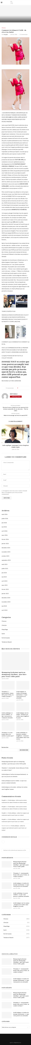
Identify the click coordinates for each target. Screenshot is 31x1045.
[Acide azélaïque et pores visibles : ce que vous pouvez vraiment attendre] (7, 895)
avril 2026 (4, 531)
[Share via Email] (25, 388)
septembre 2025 (6, 560)
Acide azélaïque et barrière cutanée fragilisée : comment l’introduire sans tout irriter (22, 736)
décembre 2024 (6, 597)
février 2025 (5, 589)
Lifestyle (16, 922)
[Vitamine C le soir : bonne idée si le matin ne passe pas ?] (8, 726)
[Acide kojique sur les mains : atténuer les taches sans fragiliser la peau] (7, 905)
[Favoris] (29, 2)
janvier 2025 (5, 593)
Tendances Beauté (16, 937)
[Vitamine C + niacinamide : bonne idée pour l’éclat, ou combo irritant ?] (7, 875)
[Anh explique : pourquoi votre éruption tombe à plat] (15, 434)
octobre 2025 (5, 556)
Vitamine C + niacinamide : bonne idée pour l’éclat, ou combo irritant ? (21, 874)
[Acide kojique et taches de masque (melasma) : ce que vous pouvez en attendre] (7, 885)
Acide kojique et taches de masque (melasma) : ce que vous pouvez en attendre (21, 884)
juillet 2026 (5, 518)
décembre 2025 (6, 547)
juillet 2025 (5, 568)
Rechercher (5, 747)
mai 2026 (4, 527)
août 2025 (4, 564)
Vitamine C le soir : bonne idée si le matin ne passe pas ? (8, 734)
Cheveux (16, 919)
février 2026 (5, 539)
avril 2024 (4, 610)
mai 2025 (4, 577)
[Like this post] (18, 388)
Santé (16, 930)
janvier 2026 (5, 543)
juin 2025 (4, 572)
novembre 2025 (6, 552)
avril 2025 (4, 581)
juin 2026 (4, 522)
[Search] (26, 2)
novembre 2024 (6, 602)
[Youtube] (23, 2)
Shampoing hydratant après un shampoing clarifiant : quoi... (15, 19)
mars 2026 (5, 535)
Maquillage (16, 926)
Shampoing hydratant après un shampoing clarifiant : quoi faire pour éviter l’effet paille (21, 864)
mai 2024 (4, 606)
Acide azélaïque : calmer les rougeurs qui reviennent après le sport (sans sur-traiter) (14, 828)
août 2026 (4, 514)
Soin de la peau (16, 933)
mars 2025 (5, 585)
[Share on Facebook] (20, 388)
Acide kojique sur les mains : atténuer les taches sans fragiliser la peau (21, 904)
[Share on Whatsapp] (23, 388)
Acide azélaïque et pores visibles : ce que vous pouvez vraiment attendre (21, 894)
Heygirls (6, 34)
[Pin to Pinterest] (22, 388)
